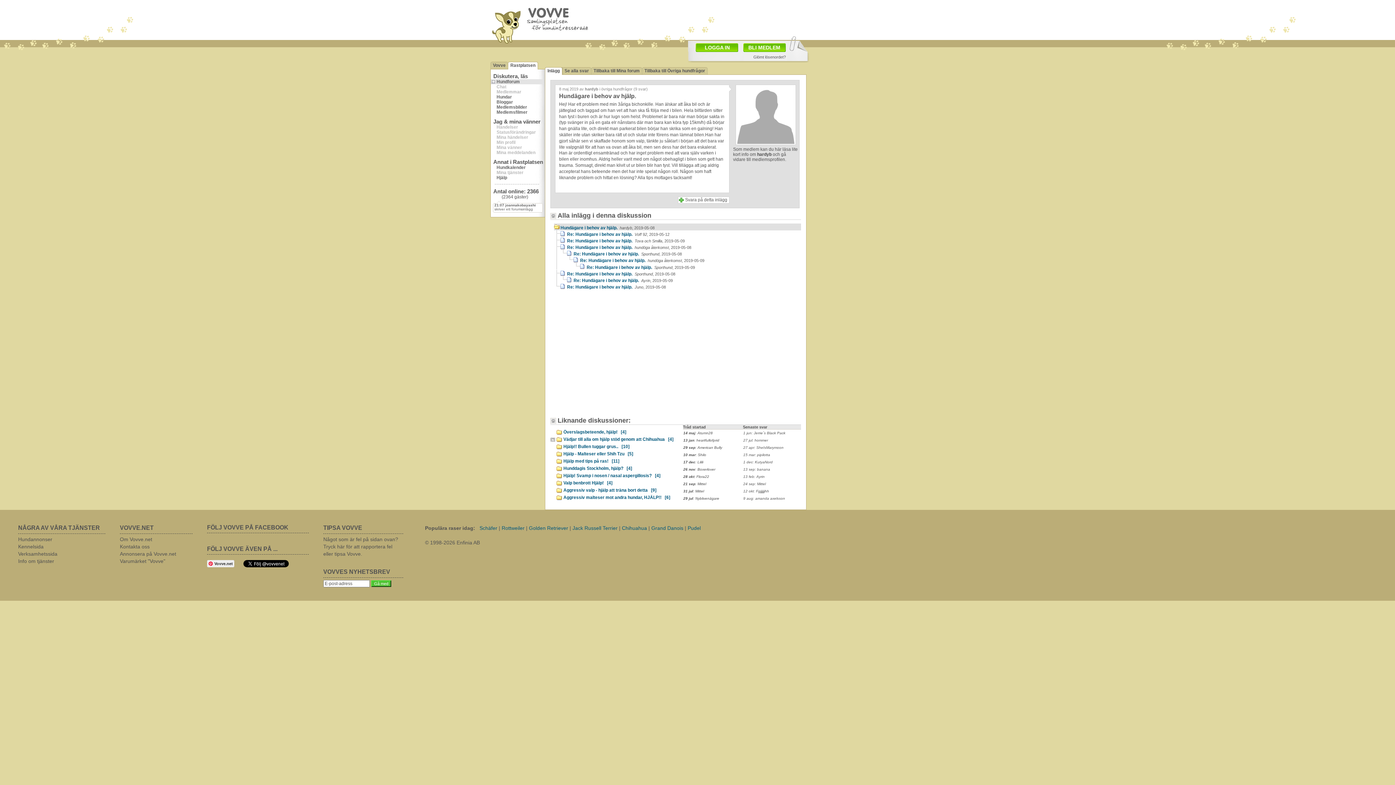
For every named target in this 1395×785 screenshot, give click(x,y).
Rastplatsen (522, 65)
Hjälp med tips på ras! (591, 461)
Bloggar (505, 102)
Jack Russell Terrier (595, 528)
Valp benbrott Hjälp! (587, 483)
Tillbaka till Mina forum (617, 70)
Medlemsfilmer (512, 112)
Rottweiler (513, 528)
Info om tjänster (36, 561)
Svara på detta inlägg (706, 199)
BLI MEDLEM (764, 48)
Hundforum (508, 81)
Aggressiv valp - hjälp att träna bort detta (609, 490)
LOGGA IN (717, 48)
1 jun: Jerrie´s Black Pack (764, 433)
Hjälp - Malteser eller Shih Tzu (598, 453)
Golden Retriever (548, 528)
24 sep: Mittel (754, 484)
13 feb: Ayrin (754, 477)
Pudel (694, 528)
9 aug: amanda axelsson (764, 498)
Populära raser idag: (450, 528)
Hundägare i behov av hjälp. (608, 227)
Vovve (499, 65)
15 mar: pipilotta (756, 455)
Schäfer (488, 528)
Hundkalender (511, 167)
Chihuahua (634, 528)
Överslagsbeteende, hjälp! (594, 432)
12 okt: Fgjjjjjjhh (756, 491)
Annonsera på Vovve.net (148, 554)
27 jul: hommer (755, 440)
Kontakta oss (135, 547)
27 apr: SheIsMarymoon (763, 448)
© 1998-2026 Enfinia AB (452, 543)
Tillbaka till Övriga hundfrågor (674, 70)
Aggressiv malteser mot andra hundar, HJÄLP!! (616, 497)
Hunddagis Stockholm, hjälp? (597, 468)
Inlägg (553, 70)
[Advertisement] (739, 19)
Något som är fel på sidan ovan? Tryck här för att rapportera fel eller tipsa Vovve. (360, 546)
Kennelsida (31, 547)
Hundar (504, 97)
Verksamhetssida (37, 554)
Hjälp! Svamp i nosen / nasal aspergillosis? (611, 475)
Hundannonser (35, 539)
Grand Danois (667, 528)
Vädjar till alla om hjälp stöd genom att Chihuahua (618, 439)
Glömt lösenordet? (769, 57)
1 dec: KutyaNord (758, 462)
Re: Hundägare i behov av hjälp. (618, 234)
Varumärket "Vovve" (142, 561)
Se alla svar (577, 70)
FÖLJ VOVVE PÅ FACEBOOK (247, 527)
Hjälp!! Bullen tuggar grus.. (596, 446)
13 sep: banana (756, 469)
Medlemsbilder (512, 107)
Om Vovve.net (136, 539)
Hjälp (502, 177)
